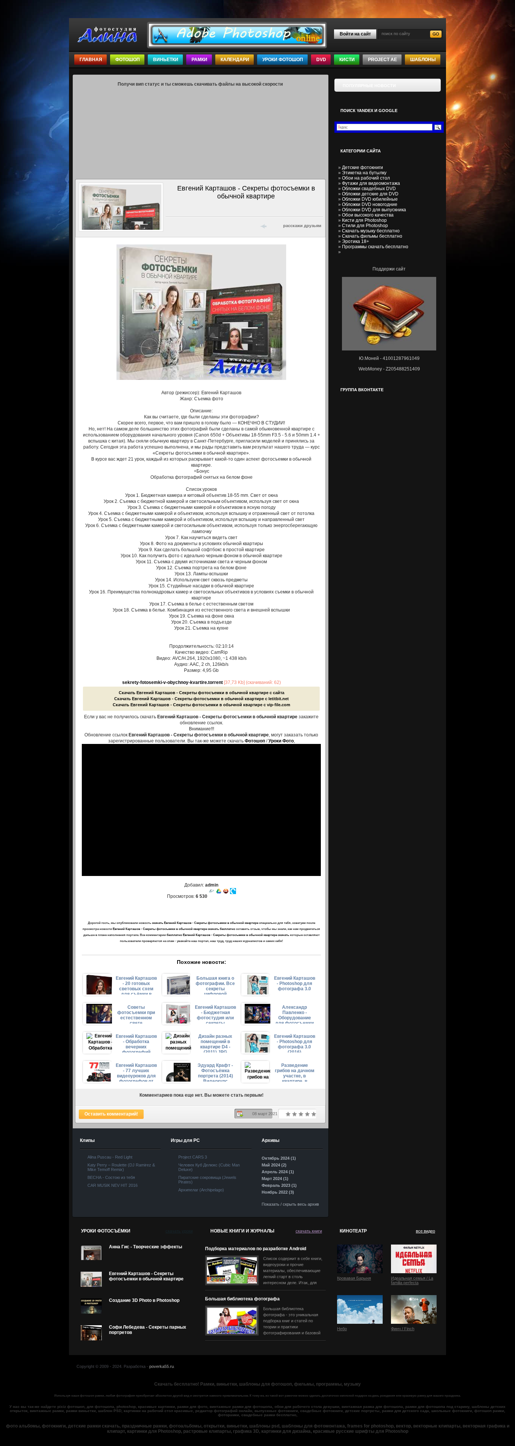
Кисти (347, 59)
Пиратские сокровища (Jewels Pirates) (207, 1179)
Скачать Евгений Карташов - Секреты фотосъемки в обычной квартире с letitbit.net (201, 698)
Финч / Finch (402, 1328)
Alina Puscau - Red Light (109, 1157)
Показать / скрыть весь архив (290, 1204)
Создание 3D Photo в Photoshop (144, 1300)
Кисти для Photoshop (364, 220)
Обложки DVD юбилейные (370, 199)
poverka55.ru (161, 1366)
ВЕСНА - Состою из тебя (111, 1177)
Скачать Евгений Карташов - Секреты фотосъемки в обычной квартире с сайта (201, 692)
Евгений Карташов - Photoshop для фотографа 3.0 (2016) (294, 1043)
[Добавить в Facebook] (180, 225)
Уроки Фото (281, 741)
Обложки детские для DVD (370, 194)
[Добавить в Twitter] (190, 225)
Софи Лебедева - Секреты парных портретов (147, 1330)
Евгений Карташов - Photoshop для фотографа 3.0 (294, 983)
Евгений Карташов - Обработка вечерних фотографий (136, 1043)
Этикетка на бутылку (364, 172)
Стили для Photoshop (365, 225)
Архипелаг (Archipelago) (201, 1190)
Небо (342, 1328)
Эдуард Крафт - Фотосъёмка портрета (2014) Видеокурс (215, 1072)
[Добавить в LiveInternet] (200, 225)
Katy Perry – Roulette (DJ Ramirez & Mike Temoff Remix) (121, 1167)
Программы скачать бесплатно (375, 246)
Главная (91, 59)
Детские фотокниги (362, 167)
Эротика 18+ (355, 241)
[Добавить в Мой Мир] (219, 225)
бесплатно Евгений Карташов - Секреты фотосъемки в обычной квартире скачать (228, 935)
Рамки (199, 59)
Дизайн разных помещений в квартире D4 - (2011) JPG (215, 1043)
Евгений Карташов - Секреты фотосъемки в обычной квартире (146, 1276)
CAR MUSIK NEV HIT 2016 (112, 1185)
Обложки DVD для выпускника (374, 209)
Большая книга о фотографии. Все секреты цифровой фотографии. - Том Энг (215, 985)
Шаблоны (423, 59)
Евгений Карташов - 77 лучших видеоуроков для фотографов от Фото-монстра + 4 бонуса (136, 1072)
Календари (235, 59)
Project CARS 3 (192, 1157)
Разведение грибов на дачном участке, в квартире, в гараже (294, 1072)
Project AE (382, 59)
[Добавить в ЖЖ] (239, 225)
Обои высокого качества (368, 215)
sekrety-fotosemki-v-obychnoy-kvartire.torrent (172, 682)
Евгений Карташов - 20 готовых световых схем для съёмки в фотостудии (136, 985)
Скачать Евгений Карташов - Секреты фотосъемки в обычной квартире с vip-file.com (201, 704)
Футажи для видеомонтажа (371, 183)
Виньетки (165, 59)
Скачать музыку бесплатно (371, 231)
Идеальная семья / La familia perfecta (412, 1280)
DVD (321, 59)
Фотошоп (127, 59)
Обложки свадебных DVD (369, 188)
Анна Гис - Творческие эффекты (145, 1246)
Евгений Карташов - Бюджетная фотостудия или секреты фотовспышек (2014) (215, 1014)
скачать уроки (179, 1231)
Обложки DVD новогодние (369, 204)
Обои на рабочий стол (366, 178)
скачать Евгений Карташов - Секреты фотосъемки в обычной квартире (205, 923)
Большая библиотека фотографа (242, 1299)
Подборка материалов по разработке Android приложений (255, 1249)
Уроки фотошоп (282, 59)
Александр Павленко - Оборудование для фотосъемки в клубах (294, 1014)
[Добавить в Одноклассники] (229, 225)
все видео (425, 1231)
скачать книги (309, 1231)
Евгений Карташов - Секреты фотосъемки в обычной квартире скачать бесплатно (174, 929)
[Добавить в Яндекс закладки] (210, 225)
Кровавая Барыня (354, 1278)
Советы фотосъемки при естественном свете (136, 1014)
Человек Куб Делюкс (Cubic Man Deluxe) (209, 1167)
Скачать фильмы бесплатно (372, 236)
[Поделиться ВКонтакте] (170, 225)
